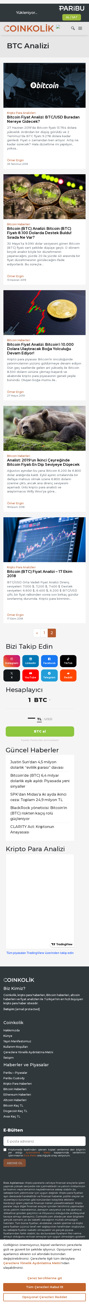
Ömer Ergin (15, 160)
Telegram (49, 677)
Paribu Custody (14, 1078)
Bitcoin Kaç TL (13, 1105)
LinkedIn (30, 663)
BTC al (40, 731)
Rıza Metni (30, 1155)
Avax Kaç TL (11, 1116)
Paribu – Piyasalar (15, 1072)
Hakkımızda (11, 1030)
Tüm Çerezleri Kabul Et (44, 1287)
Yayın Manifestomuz (17, 1041)
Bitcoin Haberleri (14, 1089)
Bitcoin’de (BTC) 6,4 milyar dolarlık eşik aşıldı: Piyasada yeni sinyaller (40, 781)
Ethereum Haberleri (17, 1094)
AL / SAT (72, 17)
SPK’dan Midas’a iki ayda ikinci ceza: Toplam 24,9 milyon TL (38, 797)
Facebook (49, 663)
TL (39, 719)
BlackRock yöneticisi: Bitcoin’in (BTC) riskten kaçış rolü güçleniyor (38, 813)
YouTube (30, 677)
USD (48, 719)
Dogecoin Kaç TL (15, 1111)
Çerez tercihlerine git (44, 1278)
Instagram (11, 663)
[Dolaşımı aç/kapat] (80, 28)
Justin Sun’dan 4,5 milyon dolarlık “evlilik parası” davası (36, 765)
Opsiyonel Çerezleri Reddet (44, 1297)
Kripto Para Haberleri (17, 1083)
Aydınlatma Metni (38, 1152)
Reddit (68, 677)
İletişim (8, 1057)
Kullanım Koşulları (15, 1046)
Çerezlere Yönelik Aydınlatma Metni (28, 1052)
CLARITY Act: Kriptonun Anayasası (32, 829)
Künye (7, 1036)
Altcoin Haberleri (14, 1100)
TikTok (68, 663)
